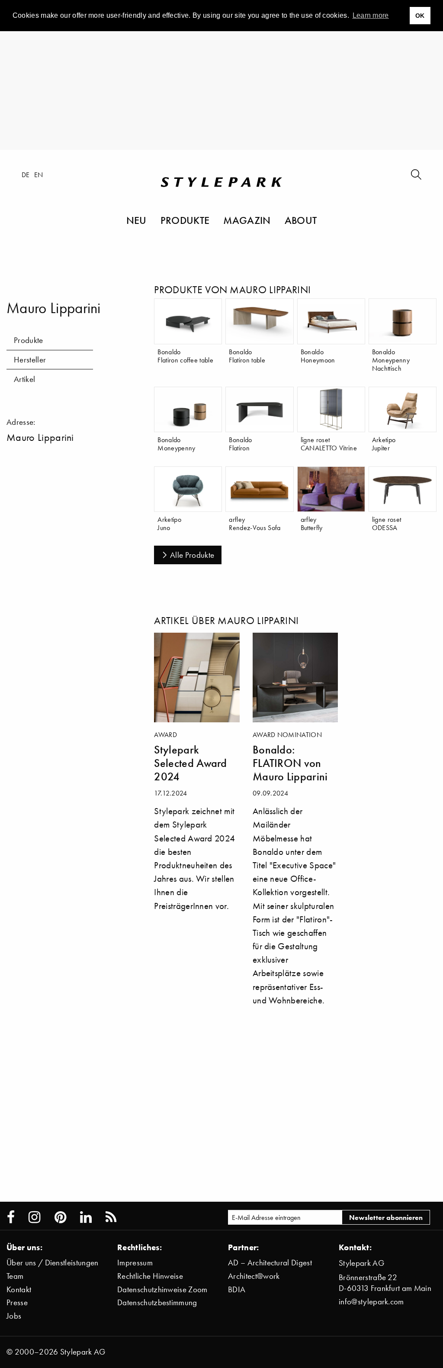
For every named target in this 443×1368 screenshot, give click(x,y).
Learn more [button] (371, 15)
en (38, 174)
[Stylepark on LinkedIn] (86, 1217)
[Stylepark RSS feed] (111, 1217)
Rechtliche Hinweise (150, 1276)
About (301, 219)
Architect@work (253, 1276)
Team (14, 1276)
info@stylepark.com (371, 1301)
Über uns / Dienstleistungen (52, 1263)
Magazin (246, 219)
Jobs (13, 1316)
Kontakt (18, 1289)
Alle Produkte (192, 555)
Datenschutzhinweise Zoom (162, 1289)
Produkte (185, 219)
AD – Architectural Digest (270, 1263)
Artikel (24, 379)
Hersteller (30, 360)
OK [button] (420, 15)
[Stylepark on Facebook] (11, 1217)
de (26, 174)
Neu (136, 219)
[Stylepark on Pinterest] (60, 1217)
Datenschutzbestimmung (157, 1302)
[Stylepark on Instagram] (34, 1217)
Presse (17, 1302)
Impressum (135, 1263)
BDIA (236, 1289)
